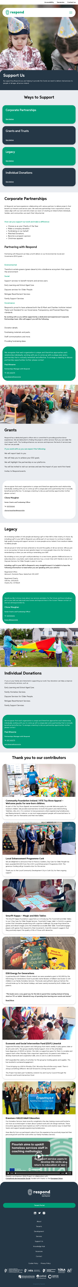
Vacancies (60, 2)
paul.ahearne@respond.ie (12, 377)
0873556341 (11, 506)
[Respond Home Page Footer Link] (39, 1193)
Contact (39, 1256)
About (39, 1221)
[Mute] (66, 1173)
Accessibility (49, 2)
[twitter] (39, 1213)
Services (39, 1236)
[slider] (37, 1173)
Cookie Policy (33, 1263)
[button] (39, 1156)
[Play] (8, 1173)
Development (39, 1231)
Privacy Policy (46, 1263)
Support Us (39, 1241)
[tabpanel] (39, 80)
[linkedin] (35, 1213)
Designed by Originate (39, 1284)
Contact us (71, 2)
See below (10, 119)
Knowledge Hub (39, 1246)
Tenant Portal (39, 1205)
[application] (39, 1156)
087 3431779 (11, 373)
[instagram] (44, 1213)
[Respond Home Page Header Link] (15, 12)
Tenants (39, 1226)
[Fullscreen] (70, 1173)
